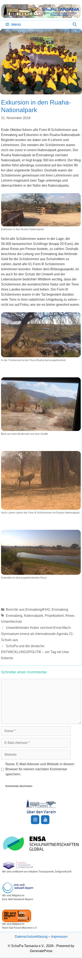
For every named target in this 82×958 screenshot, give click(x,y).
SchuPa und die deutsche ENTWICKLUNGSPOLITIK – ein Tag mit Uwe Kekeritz (35, 652)
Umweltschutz (11, 621)
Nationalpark (33, 615)
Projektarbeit (54, 615)
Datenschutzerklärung (31, 936)
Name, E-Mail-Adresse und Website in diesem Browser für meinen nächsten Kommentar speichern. (39, 769)
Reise (69, 615)
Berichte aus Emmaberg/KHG (28, 609)
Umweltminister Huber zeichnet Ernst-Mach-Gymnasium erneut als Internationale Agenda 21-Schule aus (37, 634)
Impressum (59, 936)
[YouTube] (45, 819)
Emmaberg (60, 609)
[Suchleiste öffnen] (75, 24)
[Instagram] (35, 819)
